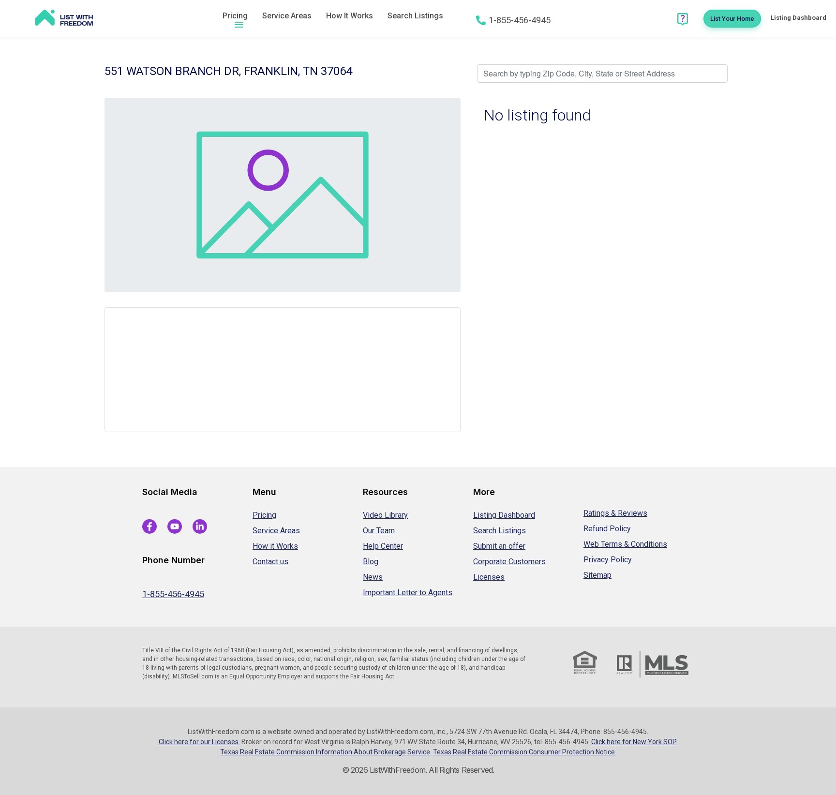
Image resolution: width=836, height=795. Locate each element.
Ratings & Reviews (615, 513)
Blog (370, 561)
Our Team (379, 530)
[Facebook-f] (149, 526)
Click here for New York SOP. (634, 742)
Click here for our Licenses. (199, 742)
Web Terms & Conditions (625, 544)
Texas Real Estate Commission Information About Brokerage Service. (326, 752)
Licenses (489, 577)
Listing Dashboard (504, 515)
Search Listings (415, 15)
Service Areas (287, 15)
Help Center (383, 546)
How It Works (349, 15)
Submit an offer (499, 546)
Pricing (235, 15)
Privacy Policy (607, 559)
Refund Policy (607, 528)
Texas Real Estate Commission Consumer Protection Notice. (524, 752)
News (373, 577)
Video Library (385, 515)
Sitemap (597, 575)
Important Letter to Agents (407, 592)
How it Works (275, 546)
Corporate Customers (509, 561)
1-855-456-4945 (173, 594)
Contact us (270, 561)
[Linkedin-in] (200, 526)
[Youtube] (174, 526)
